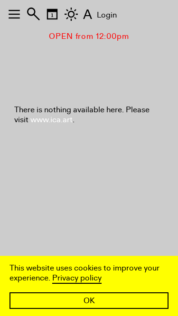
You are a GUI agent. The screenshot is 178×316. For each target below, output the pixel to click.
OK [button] (89, 301)
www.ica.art (51, 120)
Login (107, 15)
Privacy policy (77, 278)
